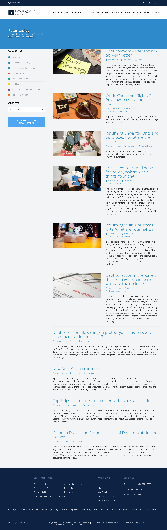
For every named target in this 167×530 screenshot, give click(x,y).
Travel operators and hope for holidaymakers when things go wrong (129, 172)
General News (147, 146)
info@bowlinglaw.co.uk (133, 489)
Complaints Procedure (81, 523)
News (121, 236)
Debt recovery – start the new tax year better (132, 53)
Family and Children (20, 78)
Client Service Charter (57, 524)
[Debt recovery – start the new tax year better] (77, 61)
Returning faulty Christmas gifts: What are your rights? (129, 227)
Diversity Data (128, 523)
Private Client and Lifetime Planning (27, 89)
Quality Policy (140, 523)
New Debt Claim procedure (77, 368)
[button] (159, 12)
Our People (103, 492)
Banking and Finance (21, 57)
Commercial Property (21, 62)
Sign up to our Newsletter (109, 496)
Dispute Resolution (115, 111)
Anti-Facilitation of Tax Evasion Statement (106, 523)
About (100, 488)
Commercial (90, 405)
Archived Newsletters (107, 500)
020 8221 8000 (15, 3)
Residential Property (20, 94)
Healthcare (16, 84)
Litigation (141, 60)
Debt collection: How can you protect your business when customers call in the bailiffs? (104, 334)
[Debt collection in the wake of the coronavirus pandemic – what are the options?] (77, 285)
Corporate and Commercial (23, 68)
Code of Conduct (65, 523)
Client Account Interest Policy (77, 524)
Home (10, 37)
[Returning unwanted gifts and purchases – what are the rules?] (77, 143)
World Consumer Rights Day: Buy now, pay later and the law (131, 99)
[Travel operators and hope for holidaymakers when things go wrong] (77, 178)
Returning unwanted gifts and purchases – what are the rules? (132, 137)
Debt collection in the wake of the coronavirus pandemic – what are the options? (132, 279)
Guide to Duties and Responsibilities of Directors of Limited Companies (105, 434)
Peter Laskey (127, 60)
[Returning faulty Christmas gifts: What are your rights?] (77, 235)
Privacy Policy (52, 523)
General (127, 236)
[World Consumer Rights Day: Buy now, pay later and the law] (77, 106)
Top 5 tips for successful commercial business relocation (103, 400)
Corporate (91, 441)
